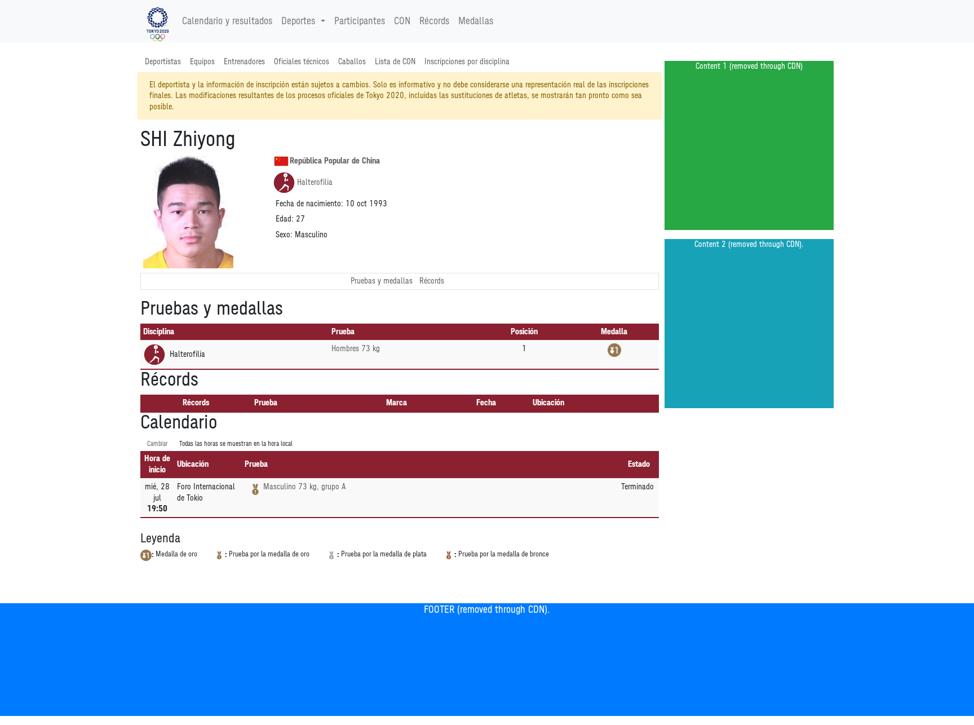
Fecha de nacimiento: (309, 203)
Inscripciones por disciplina (467, 61)
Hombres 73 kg (355, 348)
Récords (434, 21)
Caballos (352, 61)
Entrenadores (244, 61)
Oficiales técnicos (301, 61)
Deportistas (163, 61)
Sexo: (284, 234)
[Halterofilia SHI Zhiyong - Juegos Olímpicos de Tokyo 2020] (158, 21)
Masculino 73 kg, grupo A (304, 486)
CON (402, 21)
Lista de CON (395, 61)
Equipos (202, 61)
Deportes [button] (298, 21)
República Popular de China (335, 161)
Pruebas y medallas (382, 281)
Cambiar (157, 444)
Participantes (359, 21)
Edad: (285, 219)
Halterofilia (315, 182)
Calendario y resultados (227, 21)
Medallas (475, 21)
